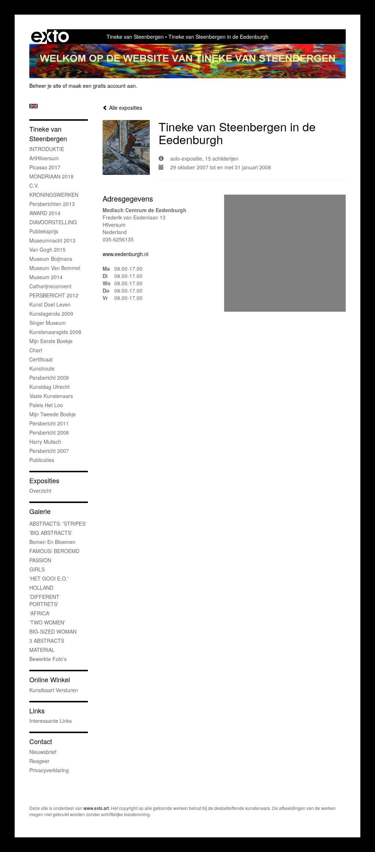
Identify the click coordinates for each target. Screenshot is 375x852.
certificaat (41, 359)
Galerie (40, 511)
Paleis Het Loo (46, 405)
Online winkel (49, 679)
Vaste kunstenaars (51, 395)
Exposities (44, 480)
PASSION (40, 560)
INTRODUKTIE (46, 149)
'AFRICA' (39, 613)
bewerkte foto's (48, 659)
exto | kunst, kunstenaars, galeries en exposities (50, 36)
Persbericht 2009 (49, 377)
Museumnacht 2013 (52, 240)
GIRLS (37, 569)
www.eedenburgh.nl (125, 254)
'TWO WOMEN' (47, 622)
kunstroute (42, 368)
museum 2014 (46, 277)
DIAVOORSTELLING (53, 222)
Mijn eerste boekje (51, 341)
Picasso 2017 (44, 167)
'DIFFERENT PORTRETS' (44, 600)
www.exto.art (96, 808)
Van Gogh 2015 (47, 249)
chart (35, 350)
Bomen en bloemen (52, 541)
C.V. (34, 185)
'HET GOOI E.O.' (48, 578)
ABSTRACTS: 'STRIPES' (57, 523)
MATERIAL (42, 649)
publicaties (41, 459)
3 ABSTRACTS (46, 640)
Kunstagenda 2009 (51, 313)
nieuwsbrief (42, 751)
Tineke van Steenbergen (135, 36)
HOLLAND (41, 587)
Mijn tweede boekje (52, 414)
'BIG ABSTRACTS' (50, 532)
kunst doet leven (50, 304)
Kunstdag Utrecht (49, 386)
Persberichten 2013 (52, 203)
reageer (39, 761)
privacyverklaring (49, 770)
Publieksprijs (43, 231)
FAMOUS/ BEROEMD (54, 551)
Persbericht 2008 (49, 432)
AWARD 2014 (44, 213)
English (33, 106)
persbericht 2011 (49, 423)
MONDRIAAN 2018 (51, 176)
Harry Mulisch (45, 441)
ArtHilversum (44, 158)
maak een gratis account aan (102, 85)
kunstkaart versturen (53, 690)
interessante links (50, 720)
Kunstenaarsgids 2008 (55, 331)
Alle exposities (125, 107)
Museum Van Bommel (54, 267)
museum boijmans (50, 258)
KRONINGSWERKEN (53, 194)
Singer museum (47, 322)
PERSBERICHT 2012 (53, 295)
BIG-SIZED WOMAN (53, 631)
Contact (40, 741)
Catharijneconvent (50, 286)
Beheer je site (45, 85)
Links (37, 710)
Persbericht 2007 (49, 450)
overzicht (40, 490)
